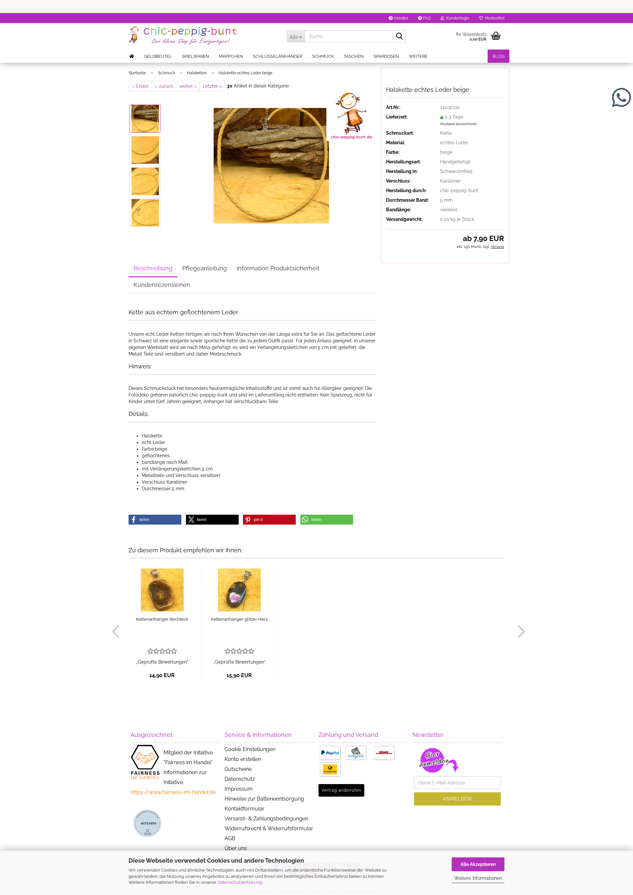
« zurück (164, 86)
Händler (400, 18)
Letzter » (212, 86)
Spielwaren (195, 56)
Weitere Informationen (478, 878)
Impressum (239, 789)
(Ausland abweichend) (458, 124)
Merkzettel (493, 18)
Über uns (236, 848)
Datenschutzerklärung (240, 882)
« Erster (140, 86)
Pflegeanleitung (204, 268)
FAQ (426, 18)
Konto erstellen (243, 759)
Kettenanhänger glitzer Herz (239, 619)
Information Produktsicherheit (278, 268)
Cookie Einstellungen (250, 749)
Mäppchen (231, 56)
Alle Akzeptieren (478, 864)
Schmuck (323, 56)
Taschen (354, 56)
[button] (155, 520)
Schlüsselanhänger (277, 56)
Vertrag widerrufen (341, 790)
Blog (498, 56)
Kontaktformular (244, 809)
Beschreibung (153, 268)
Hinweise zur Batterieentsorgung (264, 799)
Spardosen (386, 56)
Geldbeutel (158, 56)
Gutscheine (238, 769)
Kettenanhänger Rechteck (162, 619)
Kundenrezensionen (162, 284)
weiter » (187, 86)
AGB (230, 838)
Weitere (418, 56)
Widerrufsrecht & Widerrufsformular (269, 828)
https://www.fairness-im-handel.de (173, 792)
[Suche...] (399, 37)
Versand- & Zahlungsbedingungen (266, 818)
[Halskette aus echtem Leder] (271, 165)
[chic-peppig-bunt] (203, 36)
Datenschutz (240, 779)
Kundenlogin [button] (456, 18)
